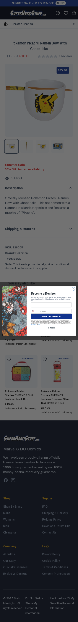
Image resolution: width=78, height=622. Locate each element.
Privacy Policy (34, 324)
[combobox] (34, 311)
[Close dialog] (73, 288)
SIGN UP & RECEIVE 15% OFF (51, 316)
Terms (39, 324)
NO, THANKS (51, 328)
